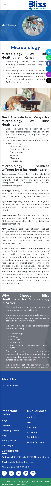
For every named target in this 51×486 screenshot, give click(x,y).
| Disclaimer (20, 484)
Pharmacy (32, 427)
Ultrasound (32, 432)
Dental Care (33, 437)
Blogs (4, 420)
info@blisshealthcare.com (22, 462)
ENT (29, 422)
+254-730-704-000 (19, 467)
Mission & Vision (10, 385)
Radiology (32, 417)
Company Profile (10, 430)
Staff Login (7, 445)
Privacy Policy (9, 440)
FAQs (4, 435)
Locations (7, 425)
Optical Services (35, 442)
